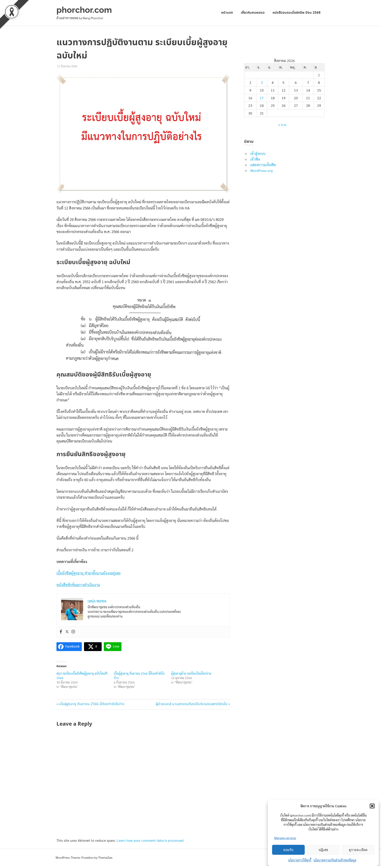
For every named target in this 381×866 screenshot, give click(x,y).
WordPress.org (261, 170)
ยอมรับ (288, 850)
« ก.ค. (282, 125)
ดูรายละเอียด (358, 850)
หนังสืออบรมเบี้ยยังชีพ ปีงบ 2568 (297, 12)
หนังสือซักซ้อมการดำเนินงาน (78, 584)
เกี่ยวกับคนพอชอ (253, 12)
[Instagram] (73, 632)
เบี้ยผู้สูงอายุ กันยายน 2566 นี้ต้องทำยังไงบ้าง (91, 704)
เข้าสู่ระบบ (257, 153)
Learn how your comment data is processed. (150, 840)
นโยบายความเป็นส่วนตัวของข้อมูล (335, 860)
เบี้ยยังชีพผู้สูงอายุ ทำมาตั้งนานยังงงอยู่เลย (88, 572)
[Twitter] (67, 632)
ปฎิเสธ (323, 850)
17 (262, 98)
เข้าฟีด (255, 159)
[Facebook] (61, 632)
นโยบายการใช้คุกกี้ (299, 860)
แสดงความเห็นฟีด (263, 164)
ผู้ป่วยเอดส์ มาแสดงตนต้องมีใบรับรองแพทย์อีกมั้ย (191, 704)
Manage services (285, 838)
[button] (372, 806)
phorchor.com (84, 10)
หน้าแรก (227, 12)
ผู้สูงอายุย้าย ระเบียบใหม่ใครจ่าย (191, 673)
